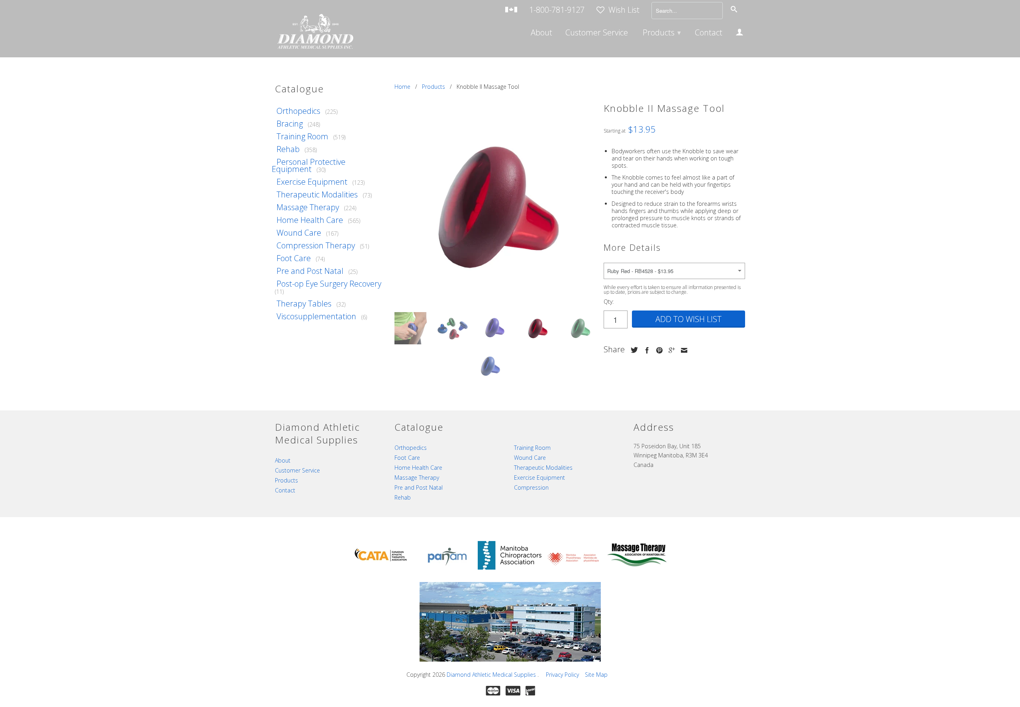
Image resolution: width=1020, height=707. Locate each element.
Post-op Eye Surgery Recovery (329, 283)
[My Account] (739, 33)
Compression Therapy (316, 245)
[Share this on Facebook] (645, 350)
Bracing (290, 123)
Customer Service (596, 33)
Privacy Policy (562, 674)
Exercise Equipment (312, 181)
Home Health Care (310, 220)
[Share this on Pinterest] (657, 350)
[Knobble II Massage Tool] (495, 205)
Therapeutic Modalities (317, 194)
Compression (531, 487)
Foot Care (294, 258)
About (541, 33)
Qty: (609, 301)
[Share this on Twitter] (632, 350)
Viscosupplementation (316, 316)
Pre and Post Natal (310, 271)
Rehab (288, 149)
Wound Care (299, 232)
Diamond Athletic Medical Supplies (492, 674)
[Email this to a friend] (682, 350)
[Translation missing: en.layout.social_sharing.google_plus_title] (670, 350)
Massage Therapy (308, 207)
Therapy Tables (304, 303)
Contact (708, 33)
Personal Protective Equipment (308, 165)
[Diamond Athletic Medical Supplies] (315, 32)
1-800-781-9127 (557, 10)
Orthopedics (298, 110)
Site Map (596, 674)
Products (662, 32)
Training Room (302, 136)
